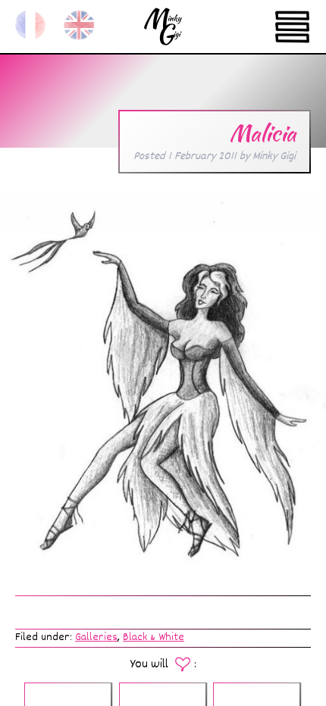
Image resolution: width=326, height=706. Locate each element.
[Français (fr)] (30, 25)
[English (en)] (79, 25)
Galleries (96, 637)
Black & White (153, 637)
